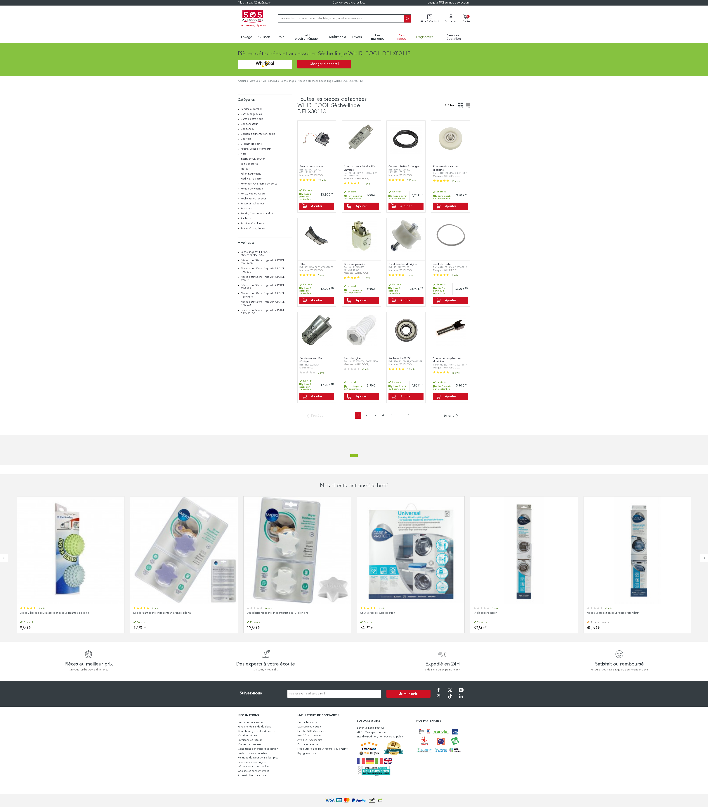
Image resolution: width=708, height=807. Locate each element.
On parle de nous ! (308, 744)
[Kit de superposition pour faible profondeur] (524, 550)
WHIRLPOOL (270, 81)
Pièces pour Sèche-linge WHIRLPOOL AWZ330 (262, 270)
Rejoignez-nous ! (307, 753)
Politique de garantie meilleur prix (258, 757)
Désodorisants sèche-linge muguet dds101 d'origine (164, 613)
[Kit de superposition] (410, 550)
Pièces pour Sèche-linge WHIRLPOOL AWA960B (262, 262)
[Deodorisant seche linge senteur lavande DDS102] (70, 550)
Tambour (246, 218)
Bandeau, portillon (252, 109)
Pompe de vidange (252, 188)
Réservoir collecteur (252, 203)
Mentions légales (248, 735)
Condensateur (249, 124)
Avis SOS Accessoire (309, 740)
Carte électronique (252, 119)
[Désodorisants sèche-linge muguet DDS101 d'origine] (184, 550)
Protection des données (252, 753)
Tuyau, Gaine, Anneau (253, 228)
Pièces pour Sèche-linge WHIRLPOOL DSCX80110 (262, 312)
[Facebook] (438, 692)
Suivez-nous (251, 693)
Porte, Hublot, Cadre (253, 193)
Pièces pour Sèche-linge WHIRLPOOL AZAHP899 (262, 295)
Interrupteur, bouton (253, 159)
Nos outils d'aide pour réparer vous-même (322, 749)
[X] (449, 692)
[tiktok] (449, 699)
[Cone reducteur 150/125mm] (637, 550)
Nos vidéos (401, 37)
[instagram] (438, 699)
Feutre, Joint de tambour (256, 149)
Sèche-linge (287, 81)
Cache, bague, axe (252, 114)
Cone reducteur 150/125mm (603, 613)
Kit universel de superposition (264, 613)
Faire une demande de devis (254, 726)
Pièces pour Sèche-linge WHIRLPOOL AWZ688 (262, 287)
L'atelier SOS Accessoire (311, 731)
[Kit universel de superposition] (297, 550)
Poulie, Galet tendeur (253, 198)
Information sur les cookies (254, 766)
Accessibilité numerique (252, 775)
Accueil (242, 81)
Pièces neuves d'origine (252, 762)
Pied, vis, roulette (251, 178)
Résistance (247, 208)
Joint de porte (249, 164)
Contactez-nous (307, 722)
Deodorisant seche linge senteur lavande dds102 (49, 613)
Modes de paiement (250, 744)
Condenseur (248, 129)
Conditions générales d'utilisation (258, 749)
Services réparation (453, 37)
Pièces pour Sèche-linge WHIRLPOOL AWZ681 (262, 279)
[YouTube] (461, 692)
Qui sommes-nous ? (309, 726)
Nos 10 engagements (310, 735)
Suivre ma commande (250, 722)
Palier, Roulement (251, 174)
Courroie (246, 139)
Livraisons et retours (250, 740)
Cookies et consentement (253, 771)
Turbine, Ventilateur (252, 223)
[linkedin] (461, 699)
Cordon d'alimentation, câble (258, 134)
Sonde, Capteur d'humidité (257, 213)
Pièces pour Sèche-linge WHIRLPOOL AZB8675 (262, 303)
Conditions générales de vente (256, 731)
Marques (254, 81)
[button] (4, 558)
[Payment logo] (354, 800)
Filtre (244, 154)
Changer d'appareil (324, 64)
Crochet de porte (251, 144)
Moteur (245, 169)
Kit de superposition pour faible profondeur (499, 613)
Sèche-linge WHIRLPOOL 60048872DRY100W (255, 254)
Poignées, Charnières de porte (259, 183)
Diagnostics (424, 37)
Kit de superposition (372, 613)
